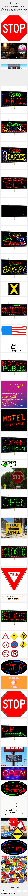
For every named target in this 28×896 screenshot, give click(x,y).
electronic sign (4, 893)
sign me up (11, 890)
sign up (18, 890)
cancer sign (12, 893)
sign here (3, 890)
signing (25, 890)
